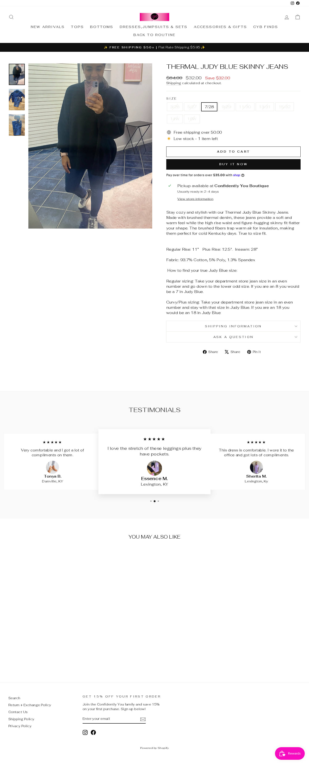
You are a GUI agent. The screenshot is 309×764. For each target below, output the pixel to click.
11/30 (245, 106)
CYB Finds (265, 27)
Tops (77, 27)
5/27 (192, 106)
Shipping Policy (21, 719)
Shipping (173, 83)
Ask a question (233, 337)
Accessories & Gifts (220, 27)
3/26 (175, 106)
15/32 (285, 106)
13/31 (265, 106)
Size (171, 98)
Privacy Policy (20, 726)
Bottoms (101, 27)
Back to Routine (154, 35)
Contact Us (18, 712)
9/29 (226, 106)
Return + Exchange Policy (29, 705)
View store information (195, 199)
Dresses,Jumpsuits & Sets (154, 27)
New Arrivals (48, 27)
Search (14, 698)
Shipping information (233, 326)
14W (174, 118)
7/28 (209, 106)
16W (191, 118)
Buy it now (233, 164)
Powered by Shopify (154, 748)
